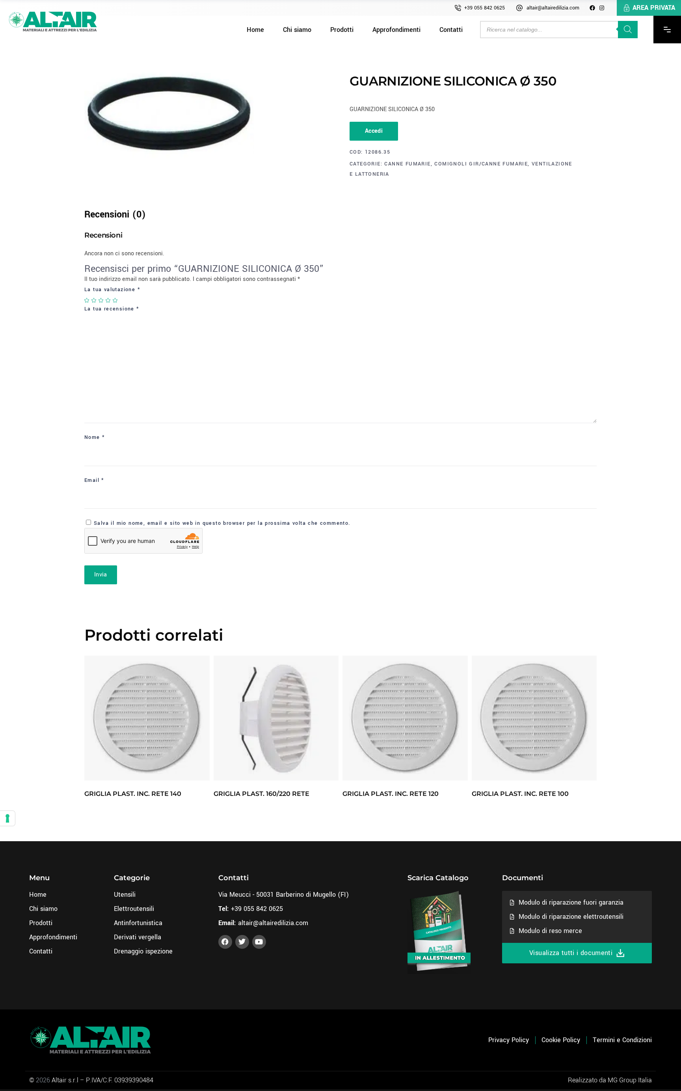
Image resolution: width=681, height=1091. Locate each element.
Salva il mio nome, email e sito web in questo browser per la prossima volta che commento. (222, 523)
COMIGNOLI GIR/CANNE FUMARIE (481, 163)
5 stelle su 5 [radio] (115, 300)
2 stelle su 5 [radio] (94, 300)
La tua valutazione (112, 289)
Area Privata (654, 7)
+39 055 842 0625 (484, 7)
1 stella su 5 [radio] (87, 300)
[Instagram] (602, 8)
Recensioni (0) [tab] (115, 214)
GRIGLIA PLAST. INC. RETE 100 (520, 793)
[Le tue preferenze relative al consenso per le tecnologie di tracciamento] (7, 818)
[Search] (628, 29)
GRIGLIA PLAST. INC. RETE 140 (132, 793)
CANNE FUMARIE (407, 163)
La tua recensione (112, 308)
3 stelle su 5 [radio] (101, 300)
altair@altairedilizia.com (553, 7)
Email (94, 480)
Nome (94, 437)
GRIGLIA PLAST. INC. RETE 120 (390, 793)
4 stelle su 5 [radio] (108, 300)
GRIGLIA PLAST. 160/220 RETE (261, 793)
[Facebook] (592, 8)
